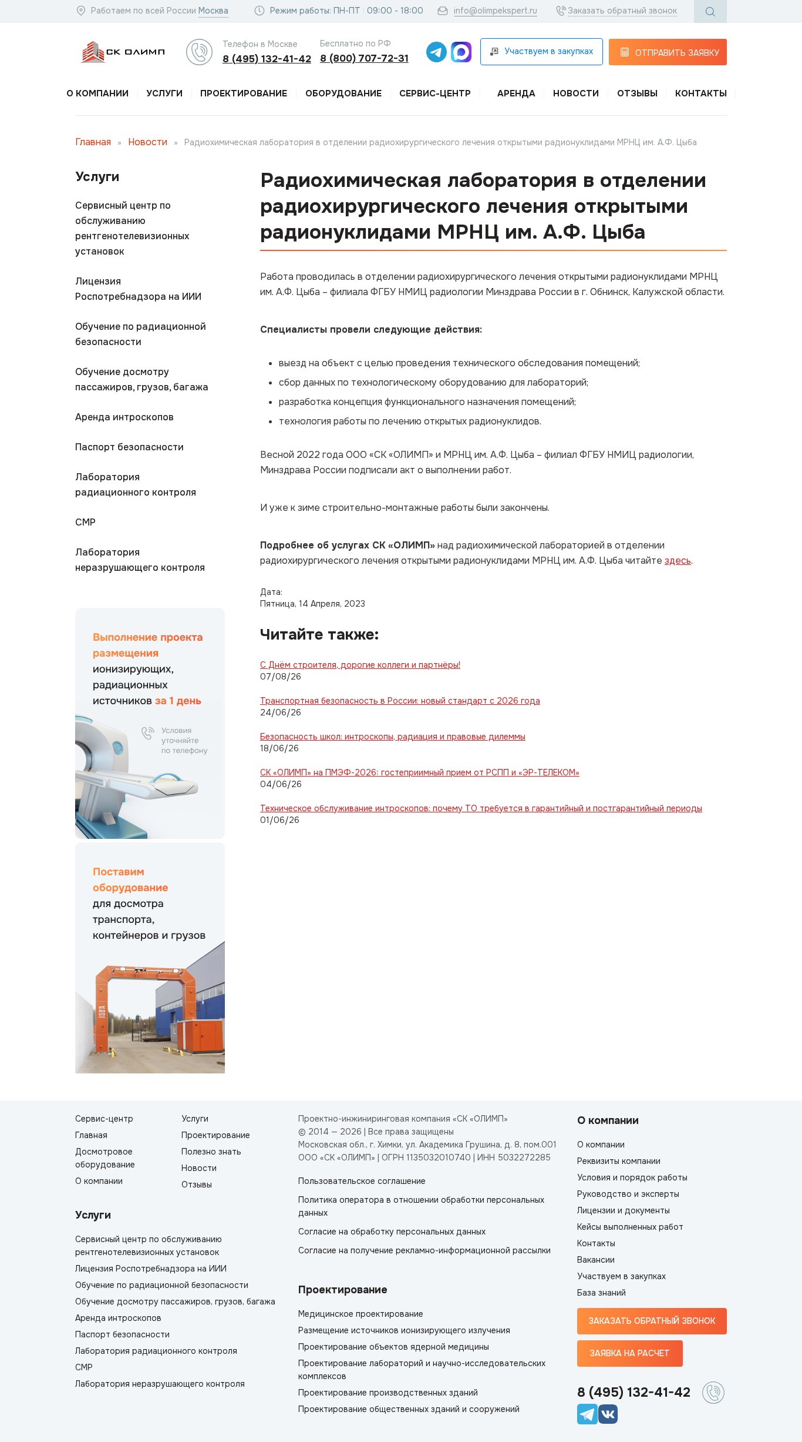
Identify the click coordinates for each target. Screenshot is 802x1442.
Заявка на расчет (629, 1353)
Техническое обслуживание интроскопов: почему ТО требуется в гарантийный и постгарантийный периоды (481, 808)
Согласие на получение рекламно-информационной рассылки (424, 1250)
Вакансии (596, 1259)
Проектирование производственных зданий (388, 1392)
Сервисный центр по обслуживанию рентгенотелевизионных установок (132, 228)
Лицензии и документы (623, 1210)
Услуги (164, 93)
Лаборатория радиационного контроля (135, 484)
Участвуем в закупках (621, 1276)
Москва (213, 10)
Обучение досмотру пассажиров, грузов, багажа (141, 379)
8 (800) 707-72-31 (364, 58)
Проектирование (243, 93)
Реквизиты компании (619, 1161)
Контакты (701, 93)
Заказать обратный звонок (622, 10)
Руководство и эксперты (628, 1194)
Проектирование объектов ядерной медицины (393, 1346)
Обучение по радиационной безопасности (140, 334)
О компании (97, 93)
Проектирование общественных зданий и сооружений (409, 1409)
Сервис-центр (435, 93)
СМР (85, 522)
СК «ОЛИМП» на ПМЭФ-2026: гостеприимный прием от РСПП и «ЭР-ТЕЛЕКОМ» (419, 772)
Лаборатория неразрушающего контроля (140, 560)
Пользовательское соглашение (362, 1181)
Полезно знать (211, 1151)
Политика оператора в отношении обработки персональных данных (421, 1206)
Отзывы (637, 93)
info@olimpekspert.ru (495, 10)
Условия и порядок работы (632, 1177)
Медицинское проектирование (360, 1314)
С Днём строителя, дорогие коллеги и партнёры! (360, 665)
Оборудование (343, 93)
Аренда (516, 93)
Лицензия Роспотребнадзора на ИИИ (138, 289)
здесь (678, 560)
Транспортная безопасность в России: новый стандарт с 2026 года (400, 700)
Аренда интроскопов (124, 417)
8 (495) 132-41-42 (267, 59)
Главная (93, 142)
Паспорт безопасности (129, 447)
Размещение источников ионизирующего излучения (404, 1330)
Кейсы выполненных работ (630, 1227)
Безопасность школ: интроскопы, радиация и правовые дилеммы (392, 736)
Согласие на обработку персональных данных (392, 1231)
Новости (576, 93)
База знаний (601, 1292)
